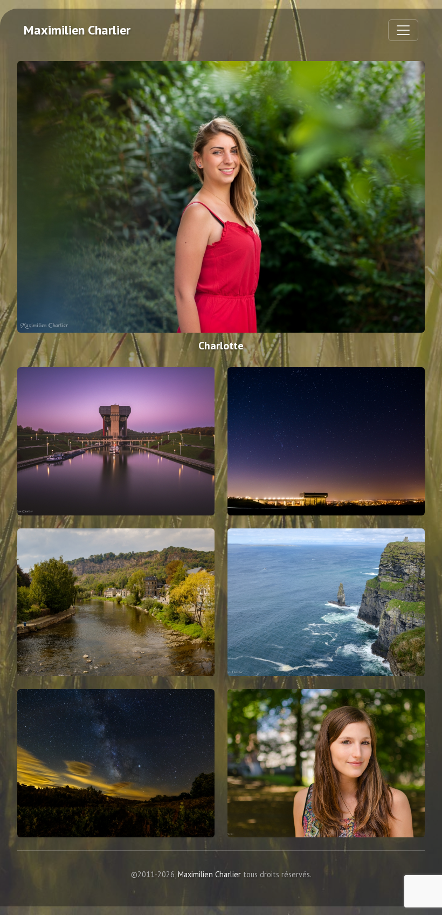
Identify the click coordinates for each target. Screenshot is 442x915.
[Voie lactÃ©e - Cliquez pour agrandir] (116, 763)
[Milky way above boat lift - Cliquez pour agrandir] (326, 441)
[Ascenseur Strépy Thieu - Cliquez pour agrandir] (116, 441)
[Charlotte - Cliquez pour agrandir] (221, 197)
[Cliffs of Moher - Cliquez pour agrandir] (326, 602)
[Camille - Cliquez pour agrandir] (326, 763)
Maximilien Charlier (77, 30)
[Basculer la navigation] (403, 30)
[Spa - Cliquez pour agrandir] (116, 602)
